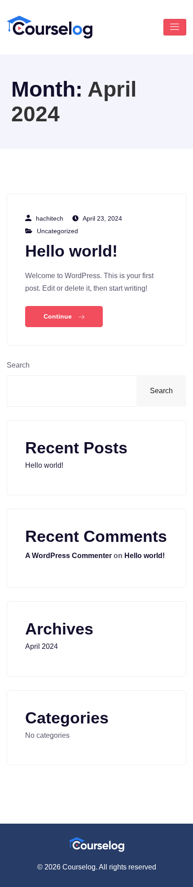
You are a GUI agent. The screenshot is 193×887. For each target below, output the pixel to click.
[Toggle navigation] (174, 27)
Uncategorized (57, 231)
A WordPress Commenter (68, 555)
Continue (59, 316)
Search (18, 365)
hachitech (49, 218)
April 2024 (41, 646)
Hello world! (71, 251)
